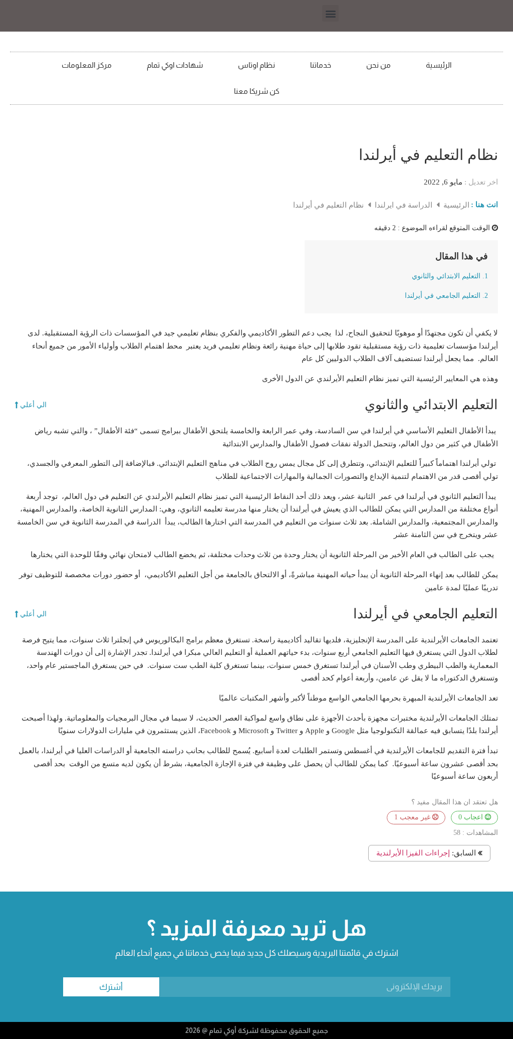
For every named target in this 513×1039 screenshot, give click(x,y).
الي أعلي (33, 405)
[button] (330, 13)
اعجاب (471, 817)
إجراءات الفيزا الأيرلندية (413, 853)
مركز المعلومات (87, 65)
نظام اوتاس (256, 65)
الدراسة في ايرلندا (402, 205)
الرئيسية (438, 65)
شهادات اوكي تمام (175, 65)
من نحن (378, 65)
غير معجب (413, 817)
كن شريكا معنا (257, 91)
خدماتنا (320, 65)
